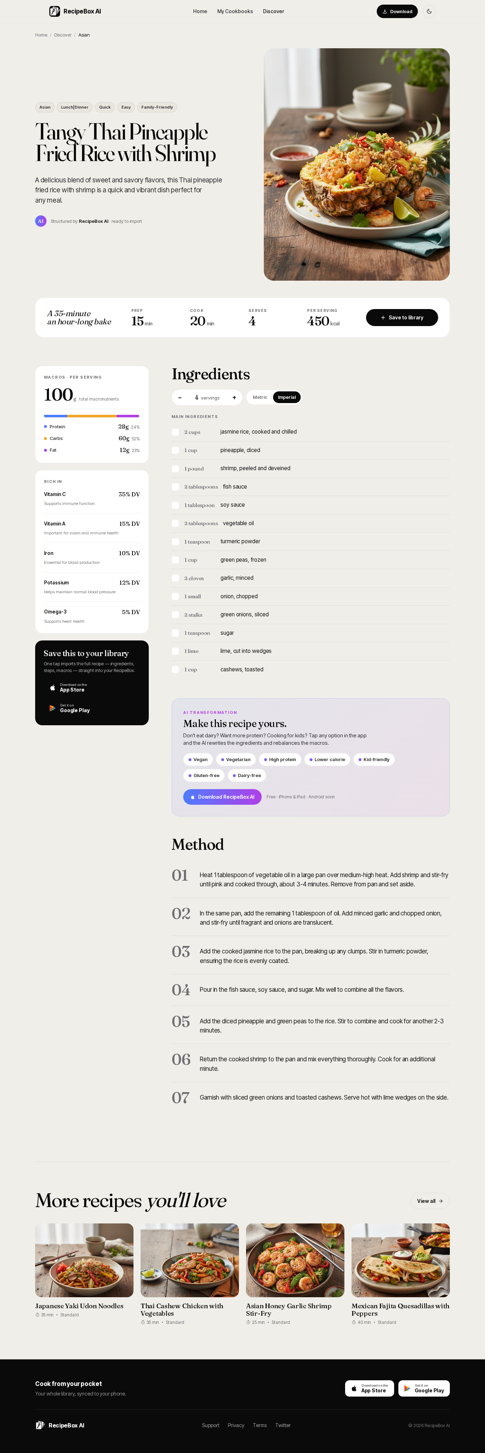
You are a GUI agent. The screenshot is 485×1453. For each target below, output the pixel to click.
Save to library (406, 317)
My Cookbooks (235, 11)
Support (210, 1425)
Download (401, 11)
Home (200, 11)
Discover (273, 11)
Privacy (236, 1425)
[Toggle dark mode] (429, 11)
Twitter (283, 1425)
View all (426, 1201)
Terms (260, 1425)
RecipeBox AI (82, 11)
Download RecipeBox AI (226, 797)
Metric (260, 397)
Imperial (287, 397)
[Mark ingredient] (175, 432)
